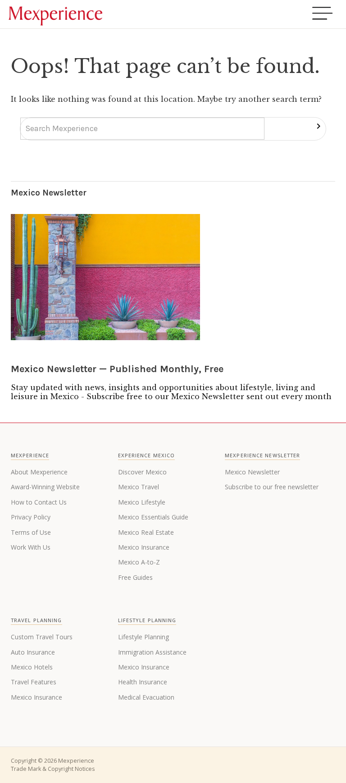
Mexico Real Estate (146, 532)
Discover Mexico (142, 472)
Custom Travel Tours (42, 637)
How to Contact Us (39, 502)
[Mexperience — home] (55, 14)
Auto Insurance (33, 652)
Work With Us (30, 547)
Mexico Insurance (143, 547)
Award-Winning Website (45, 487)
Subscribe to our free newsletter (272, 487)
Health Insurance (142, 682)
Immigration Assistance (152, 652)
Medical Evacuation (146, 697)
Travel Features (33, 682)
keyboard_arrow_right (318, 126)
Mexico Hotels (32, 667)
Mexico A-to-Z (139, 562)
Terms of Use (31, 532)
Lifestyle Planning (143, 637)
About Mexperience (39, 472)
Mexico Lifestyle (141, 502)
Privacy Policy (30, 517)
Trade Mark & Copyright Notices (53, 769)
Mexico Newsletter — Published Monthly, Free (117, 369)
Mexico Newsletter (252, 472)
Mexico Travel (138, 487)
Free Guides (135, 577)
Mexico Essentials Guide (153, 517)
